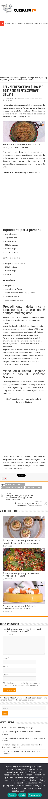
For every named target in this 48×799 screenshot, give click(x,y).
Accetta (12, 795)
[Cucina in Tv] (24, 9)
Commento (8, 635)
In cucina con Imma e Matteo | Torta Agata (18, 728)
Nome (6, 658)
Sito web (6, 675)
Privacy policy (35, 795)
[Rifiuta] (44, 781)
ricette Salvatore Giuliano (13, 488)
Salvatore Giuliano (34, 488)
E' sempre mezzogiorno (17, 78)
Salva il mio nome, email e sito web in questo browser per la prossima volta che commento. (21, 684)
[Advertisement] (24, 51)
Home (4, 78)
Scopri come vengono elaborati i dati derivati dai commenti (23, 699)
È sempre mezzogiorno (15, 485)
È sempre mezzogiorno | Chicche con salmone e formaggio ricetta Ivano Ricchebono (19, 497)
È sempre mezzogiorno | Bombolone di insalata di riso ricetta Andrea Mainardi (21, 541)
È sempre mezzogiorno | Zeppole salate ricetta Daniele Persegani (28, 504)
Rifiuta (22, 795)
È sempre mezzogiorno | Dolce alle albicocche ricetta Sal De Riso (19, 607)
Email (5, 667)
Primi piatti (39, 99)
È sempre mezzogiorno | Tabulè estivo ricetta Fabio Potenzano (21, 574)
